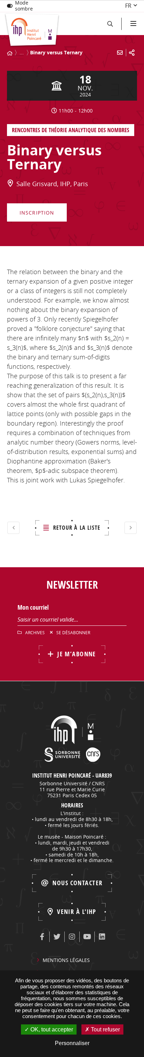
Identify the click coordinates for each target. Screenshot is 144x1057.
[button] (110, 23)
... (22, 52)
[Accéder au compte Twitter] (57, 936)
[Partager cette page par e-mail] (120, 52)
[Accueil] (10, 53)
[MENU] (132, 23)
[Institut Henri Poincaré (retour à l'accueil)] (31, 30)
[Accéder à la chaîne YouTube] (87, 936)
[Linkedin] (102, 936)
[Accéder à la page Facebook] (42, 936)
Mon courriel (33, 607)
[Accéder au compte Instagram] (72, 936)
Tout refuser (104, 1029)
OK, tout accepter (51, 1029)
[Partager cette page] (132, 52)
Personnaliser (72, 1043)
